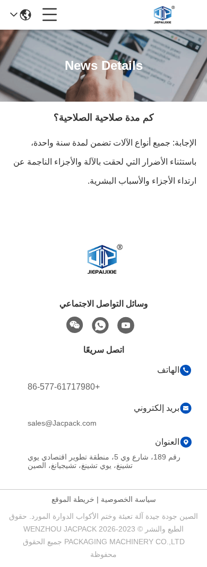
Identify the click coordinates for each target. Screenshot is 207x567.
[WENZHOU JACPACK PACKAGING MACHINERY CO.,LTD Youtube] (125, 325)
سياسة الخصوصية (128, 499)
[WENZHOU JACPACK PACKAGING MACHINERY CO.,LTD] (163, 14)
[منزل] (103, 272)
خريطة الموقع (72, 499)
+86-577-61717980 (64, 386)
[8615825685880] (100, 325)
